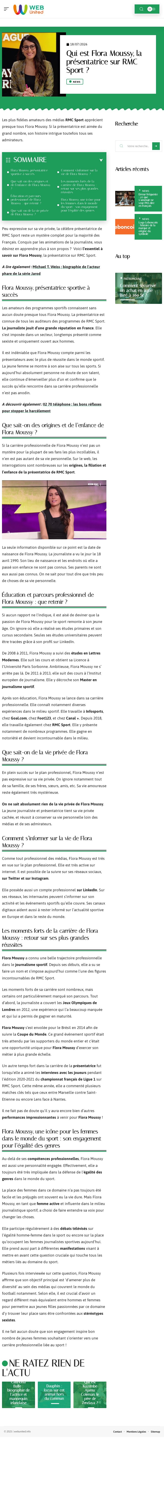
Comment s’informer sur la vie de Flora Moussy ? (79, 172)
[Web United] (29, 9)
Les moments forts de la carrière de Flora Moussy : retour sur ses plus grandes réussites (79, 186)
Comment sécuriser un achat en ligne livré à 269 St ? (138, 290)
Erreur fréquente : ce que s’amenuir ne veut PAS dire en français (148, 200)
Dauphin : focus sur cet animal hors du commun (54, 1392)
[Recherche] (141, 9)
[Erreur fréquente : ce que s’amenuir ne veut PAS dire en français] (125, 199)
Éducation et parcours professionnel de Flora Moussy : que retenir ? (26, 199)
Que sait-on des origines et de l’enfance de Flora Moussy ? (31, 184)
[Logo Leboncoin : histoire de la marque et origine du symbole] (125, 227)
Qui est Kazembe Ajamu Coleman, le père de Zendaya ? (90, 1392)
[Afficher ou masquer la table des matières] (75, 160)
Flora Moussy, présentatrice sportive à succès (29, 172)
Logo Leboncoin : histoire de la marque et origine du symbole (148, 228)
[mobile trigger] (7, 9)
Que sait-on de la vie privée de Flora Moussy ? (30, 212)
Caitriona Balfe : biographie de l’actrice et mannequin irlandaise (18, 1392)
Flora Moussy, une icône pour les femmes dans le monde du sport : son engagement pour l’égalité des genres (81, 205)
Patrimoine (133, 279)
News (76, 81)
